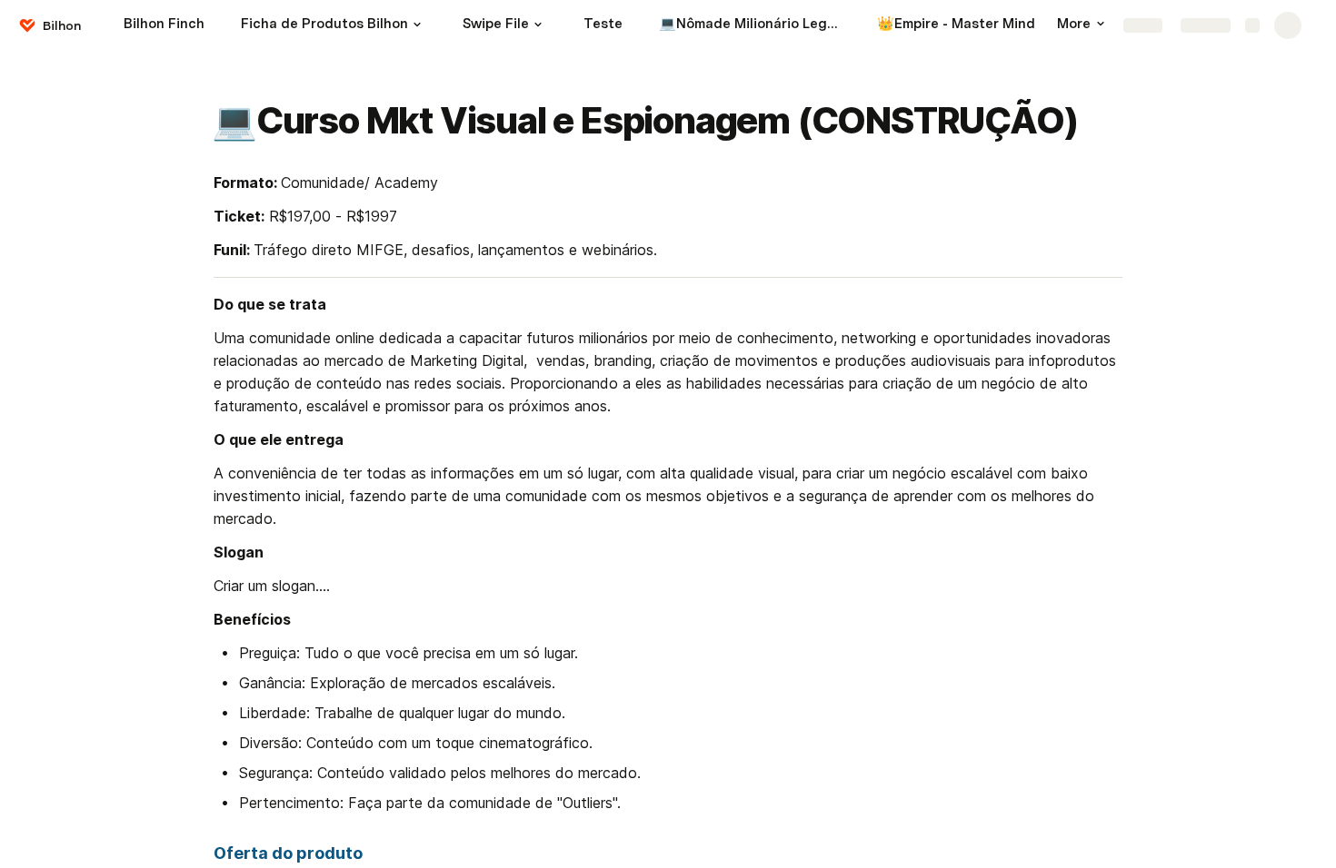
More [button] (1074, 23)
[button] (417, 24)
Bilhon (62, 25)
